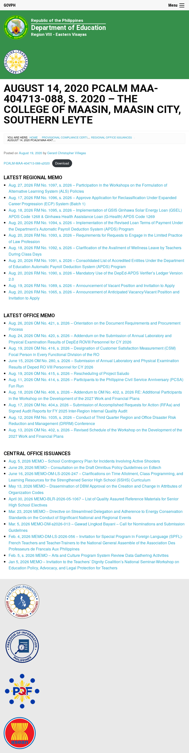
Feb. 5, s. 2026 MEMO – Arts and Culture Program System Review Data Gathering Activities (89, 555)
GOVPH (10, 5)
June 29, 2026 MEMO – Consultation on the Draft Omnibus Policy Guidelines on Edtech (85, 467)
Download (62, 163)
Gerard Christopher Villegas (66, 153)
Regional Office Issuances (111, 137)
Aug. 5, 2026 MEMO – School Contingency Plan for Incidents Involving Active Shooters (84, 461)
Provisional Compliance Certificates (70, 137)
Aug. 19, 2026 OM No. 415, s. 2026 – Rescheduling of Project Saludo (69, 373)
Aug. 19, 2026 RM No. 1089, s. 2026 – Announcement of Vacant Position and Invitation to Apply (92, 285)
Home (34, 137)
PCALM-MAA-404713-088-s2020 (27, 163)
